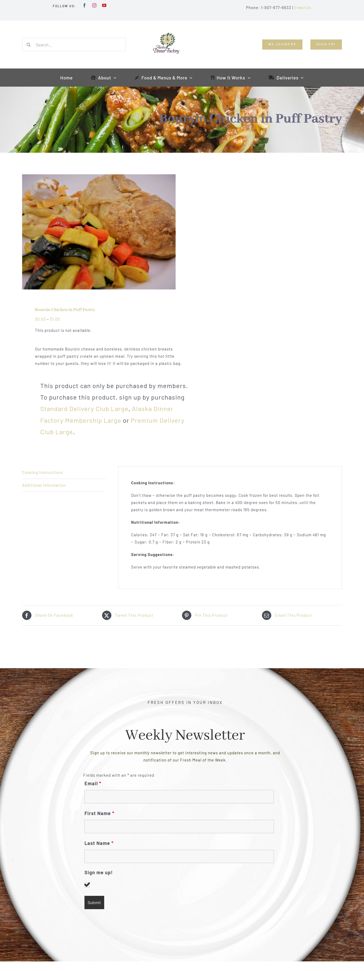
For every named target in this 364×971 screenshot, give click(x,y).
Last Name (99, 843)
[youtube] (104, 5)
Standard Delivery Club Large (84, 408)
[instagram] (94, 5)
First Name (99, 813)
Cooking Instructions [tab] (42, 472)
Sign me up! (98, 872)
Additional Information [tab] (44, 485)
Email (92, 783)
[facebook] (84, 5)
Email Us (302, 7)
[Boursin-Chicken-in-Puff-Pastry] (99, 231)
